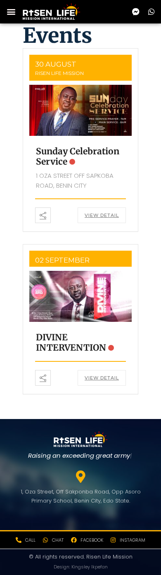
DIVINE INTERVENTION (71, 342)
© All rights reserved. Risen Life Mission (81, 557)
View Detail (102, 215)
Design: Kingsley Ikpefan (81, 566)
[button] (11, 12)
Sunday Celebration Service (77, 156)
